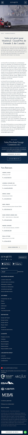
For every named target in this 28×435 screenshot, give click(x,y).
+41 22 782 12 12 (14, 158)
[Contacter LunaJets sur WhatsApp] (25, 432)
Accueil (2, 33)
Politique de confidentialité (7, 404)
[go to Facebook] (4, 259)
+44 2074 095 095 (8, 188)
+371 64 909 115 (7, 241)
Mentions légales (5, 407)
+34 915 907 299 (7, 230)
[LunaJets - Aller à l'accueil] (14, 2)
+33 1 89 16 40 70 (8, 209)
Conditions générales (6, 400)
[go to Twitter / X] (8, 259)
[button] (25, 2)
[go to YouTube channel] (6, 259)
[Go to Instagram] (1, 259)
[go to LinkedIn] (11, 259)
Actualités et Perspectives (10, 33)
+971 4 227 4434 (8, 220)
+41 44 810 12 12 (7, 198)
